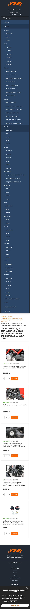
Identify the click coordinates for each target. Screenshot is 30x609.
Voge (5, 261)
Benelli (6, 68)
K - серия (8, 54)
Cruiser (8, 137)
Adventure (9, 33)
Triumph (6, 243)
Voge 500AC (9, 268)
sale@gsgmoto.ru (14, 12)
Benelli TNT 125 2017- (12, 85)
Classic (8, 133)
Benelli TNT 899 (10, 88)
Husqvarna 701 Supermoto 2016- (15, 175)
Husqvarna (7, 171)
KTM (5, 202)
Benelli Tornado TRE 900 (13, 92)
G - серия (8, 50)
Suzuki (6, 226)
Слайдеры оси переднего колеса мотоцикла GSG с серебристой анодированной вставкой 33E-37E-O (14, 445)
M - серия (8, 64)
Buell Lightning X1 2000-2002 (14, 106)
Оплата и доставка (10, 307)
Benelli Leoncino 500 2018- (14, 78)
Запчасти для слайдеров (11, 299)
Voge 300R (9, 264)
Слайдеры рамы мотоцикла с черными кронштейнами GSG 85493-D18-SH (14, 367)
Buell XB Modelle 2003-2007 (14, 109)
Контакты (7, 311)
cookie (15, 597)
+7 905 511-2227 (15, 10)
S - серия (8, 61)
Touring (8, 168)
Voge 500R (9, 271)
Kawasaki (7, 185)
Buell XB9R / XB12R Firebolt (14, 123)
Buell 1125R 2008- (11, 102)
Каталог (7, 26)
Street (8, 40)
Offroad (8, 285)
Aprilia (6, 30)
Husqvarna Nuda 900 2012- (13, 182)
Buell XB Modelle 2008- (13, 113)
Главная (7, 22)
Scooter (8, 157)
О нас (6, 302)
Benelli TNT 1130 (11, 82)
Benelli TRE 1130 (11, 95)
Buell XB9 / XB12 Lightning (14, 119)
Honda (6, 147)
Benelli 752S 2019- (11, 71)
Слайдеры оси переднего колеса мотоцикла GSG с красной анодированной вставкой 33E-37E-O (14, 522)
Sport (7, 37)
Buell (6, 99)
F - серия (8, 47)
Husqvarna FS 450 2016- (13, 178)
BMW (5, 44)
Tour (7, 199)
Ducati (6, 126)
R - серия (8, 57)
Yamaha (6, 274)
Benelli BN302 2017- (11, 75)
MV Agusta (7, 216)
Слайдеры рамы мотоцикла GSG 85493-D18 (15, 405)
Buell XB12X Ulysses (12, 116)
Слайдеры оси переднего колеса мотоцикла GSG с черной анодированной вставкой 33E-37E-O (14, 484)
